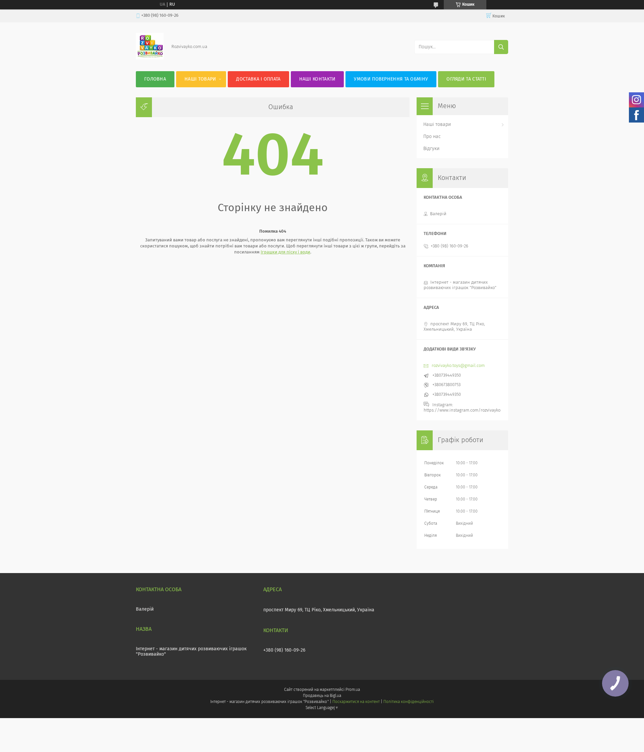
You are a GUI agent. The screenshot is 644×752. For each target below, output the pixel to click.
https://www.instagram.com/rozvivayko (462, 410)
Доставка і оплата (258, 79)
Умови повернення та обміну (391, 79)
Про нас (432, 136)
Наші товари (200, 79)
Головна (155, 79)
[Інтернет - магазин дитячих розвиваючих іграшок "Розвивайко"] (150, 58)
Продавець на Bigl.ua (322, 696)
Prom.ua (352, 690)
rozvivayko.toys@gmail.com (458, 366)
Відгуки (431, 148)
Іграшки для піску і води (285, 252)
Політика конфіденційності (408, 702)
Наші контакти (317, 79)
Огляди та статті (466, 79)
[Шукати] (501, 47)
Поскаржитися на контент (356, 702)
